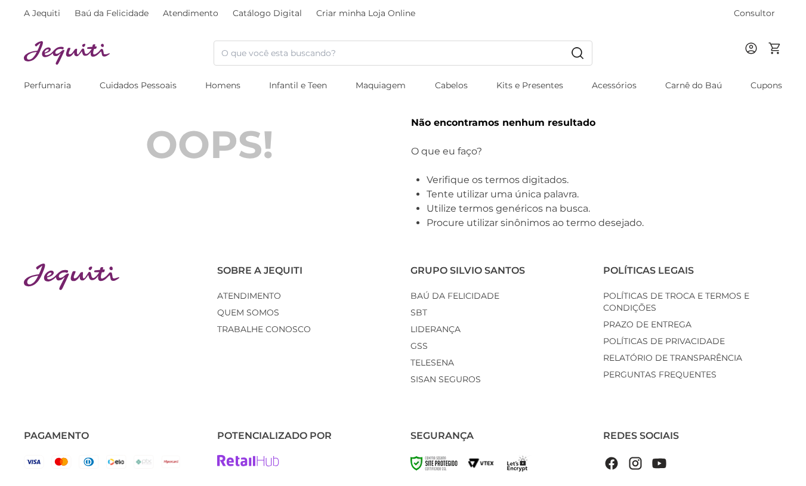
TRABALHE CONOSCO (264, 329)
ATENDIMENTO (249, 295)
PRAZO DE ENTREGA (647, 324)
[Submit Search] (577, 53)
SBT (418, 312)
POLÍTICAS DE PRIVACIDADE (664, 341)
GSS (419, 345)
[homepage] (119, 53)
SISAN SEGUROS (445, 379)
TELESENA (432, 362)
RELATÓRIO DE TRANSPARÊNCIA (672, 357)
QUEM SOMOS (248, 312)
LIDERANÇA (435, 329)
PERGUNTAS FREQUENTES (660, 374)
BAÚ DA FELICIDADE (454, 295)
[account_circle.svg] (753, 60)
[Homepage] (71, 277)
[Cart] (775, 53)
